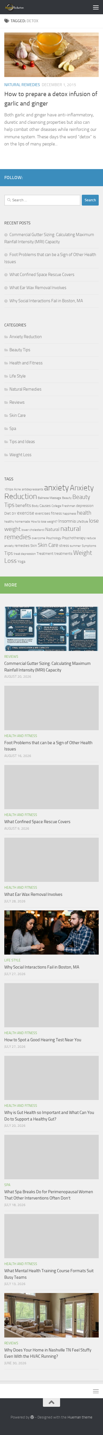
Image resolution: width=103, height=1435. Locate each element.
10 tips (8, 489)
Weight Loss (20, 454)
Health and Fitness (26, 363)
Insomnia (67, 521)
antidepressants (32, 489)
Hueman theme (80, 1417)
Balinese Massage (49, 498)
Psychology (53, 538)
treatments (63, 553)
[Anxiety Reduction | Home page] (21, 7)
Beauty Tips (19, 349)
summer (75, 546)
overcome (38, 538)
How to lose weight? (44, 521)
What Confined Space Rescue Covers (41, 274)
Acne (17, 489)
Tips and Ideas (22, 441)
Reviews (17, 402)
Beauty (67, 498)
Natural (52, 529)
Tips (8, 553)
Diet (7, 513)
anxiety (56, 488)
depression (85, 506)
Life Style (17, 376)
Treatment (45, 553)
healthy (9, 521)
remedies (22, 545)
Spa (12, 428)
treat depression (25, 554)
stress (64, 545)
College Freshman (63, 506)
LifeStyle (82, 521)
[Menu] (96, 7)
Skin (33, 545)
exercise (25, 513)
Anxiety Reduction (25, 336)
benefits (23, 505)
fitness (56, 513)
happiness (69, 513)
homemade (22, 521)
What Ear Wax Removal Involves (37, 287)
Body (35, 506)
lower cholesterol (32, 530)
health (84, 513)
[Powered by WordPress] (32, 1417)
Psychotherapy (74, 538)
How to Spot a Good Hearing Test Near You (42, 1039)
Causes (45, 506)
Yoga (21, 561)
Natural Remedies (22, 84)
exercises (42, 513)
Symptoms (89, 546)
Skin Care (17, 415)
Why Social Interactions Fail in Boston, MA (46, 300)
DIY (14, 513)
